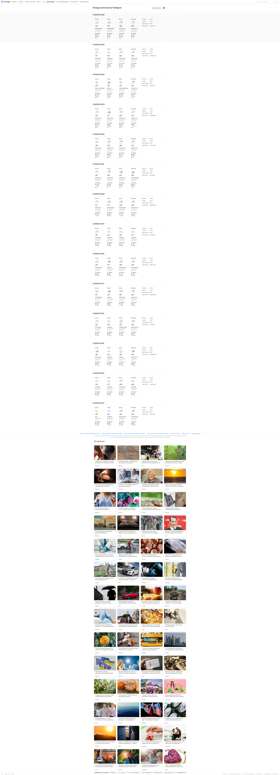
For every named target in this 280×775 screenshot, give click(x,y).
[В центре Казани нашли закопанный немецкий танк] (175, 503)
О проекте (224, 774)
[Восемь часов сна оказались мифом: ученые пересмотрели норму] (128, 526)
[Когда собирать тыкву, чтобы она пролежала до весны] (128, 690)
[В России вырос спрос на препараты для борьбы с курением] (105, 503)
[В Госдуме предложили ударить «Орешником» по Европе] (105, 480)
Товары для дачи (195, 433)
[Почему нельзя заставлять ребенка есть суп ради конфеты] (152, 456)
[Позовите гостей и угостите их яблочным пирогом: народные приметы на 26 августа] (152, 597)
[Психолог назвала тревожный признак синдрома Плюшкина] (175, 667)
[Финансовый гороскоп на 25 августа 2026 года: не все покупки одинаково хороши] (175, 690)
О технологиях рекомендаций (249, 774)
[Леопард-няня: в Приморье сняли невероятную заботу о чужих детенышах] (175, 456)
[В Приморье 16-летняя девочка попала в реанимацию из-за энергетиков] (175, 713)
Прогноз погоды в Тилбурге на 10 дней (157, 433)
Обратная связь (259, 774)
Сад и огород (185, 433)
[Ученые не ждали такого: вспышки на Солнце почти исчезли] (105, 737)
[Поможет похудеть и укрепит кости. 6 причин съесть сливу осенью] (128, 503)
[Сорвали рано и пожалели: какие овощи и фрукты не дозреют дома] (105, 690)
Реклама (12, 774)
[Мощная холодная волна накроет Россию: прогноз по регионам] (128, 760)
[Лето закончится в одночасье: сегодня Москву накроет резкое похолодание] (175, 643)
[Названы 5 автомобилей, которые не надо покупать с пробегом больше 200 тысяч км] (128, 573)
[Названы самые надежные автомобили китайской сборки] (128, 597)
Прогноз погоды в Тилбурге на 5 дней (112, 433)
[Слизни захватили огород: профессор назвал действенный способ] (152, 503)
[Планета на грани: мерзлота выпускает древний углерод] (175, 550)
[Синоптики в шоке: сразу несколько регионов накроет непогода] (152, 526)
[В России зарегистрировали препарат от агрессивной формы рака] (105, 620)
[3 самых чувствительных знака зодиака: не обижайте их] (152, 760)
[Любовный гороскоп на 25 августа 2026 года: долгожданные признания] (175, 737)
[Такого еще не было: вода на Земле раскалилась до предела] (175, 480)
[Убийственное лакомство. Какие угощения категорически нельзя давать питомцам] (105, 456)
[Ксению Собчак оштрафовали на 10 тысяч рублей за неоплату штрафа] (175, 526)
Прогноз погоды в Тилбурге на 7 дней (135, 433)
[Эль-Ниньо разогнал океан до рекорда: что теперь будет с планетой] (128, 713)
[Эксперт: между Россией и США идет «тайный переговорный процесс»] (152, 713)
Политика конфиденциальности (234, 774)
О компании (6, 774)
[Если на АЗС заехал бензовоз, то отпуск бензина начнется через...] (105, 760)
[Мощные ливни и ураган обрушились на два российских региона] (128, 550)
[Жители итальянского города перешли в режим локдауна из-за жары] (128, 667)
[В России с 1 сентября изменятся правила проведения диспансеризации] (128, 480)
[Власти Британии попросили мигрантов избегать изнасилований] (105, 526)
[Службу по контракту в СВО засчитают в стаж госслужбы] (175, 597)
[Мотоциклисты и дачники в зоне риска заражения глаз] (105, 573)
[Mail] (2, 2)
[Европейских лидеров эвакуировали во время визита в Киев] (105, 667)
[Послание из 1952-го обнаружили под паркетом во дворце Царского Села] (128, 456)
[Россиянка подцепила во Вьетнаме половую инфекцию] (175, 573)
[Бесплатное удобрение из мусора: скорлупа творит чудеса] (152, 550)
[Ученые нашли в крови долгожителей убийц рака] (152, 573)
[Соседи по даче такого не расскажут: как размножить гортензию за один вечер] (152, 690)
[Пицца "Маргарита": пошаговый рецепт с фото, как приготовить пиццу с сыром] (152, 620)
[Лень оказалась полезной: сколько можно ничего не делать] (128, 643)
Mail (2, 774)
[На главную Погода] (6, 2)
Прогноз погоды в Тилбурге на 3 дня (89, 433)
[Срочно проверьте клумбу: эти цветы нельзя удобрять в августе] (105, 643)
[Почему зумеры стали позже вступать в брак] (175, 620)
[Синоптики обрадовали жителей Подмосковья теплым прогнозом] (128, 620)
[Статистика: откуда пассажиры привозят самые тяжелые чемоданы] (152, 643)
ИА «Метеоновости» (274, 774)
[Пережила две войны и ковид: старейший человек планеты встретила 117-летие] (152, 480)
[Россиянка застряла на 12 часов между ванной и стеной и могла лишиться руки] (105, 550)
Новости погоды (175, 433)
